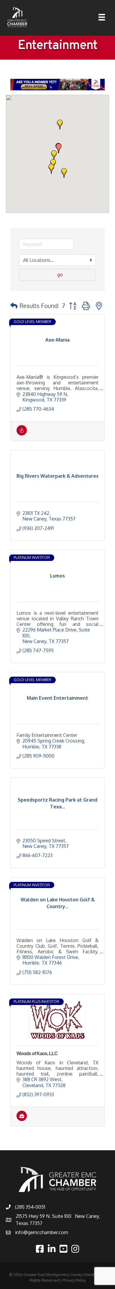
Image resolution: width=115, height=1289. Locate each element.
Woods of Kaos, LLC (37, 1053)
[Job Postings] (22, 1119)
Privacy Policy (74, 1280)
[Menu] (101, 17)
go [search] (60, 275)
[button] (60, 124)
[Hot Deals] (22, 434)
